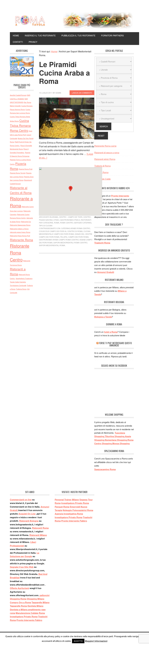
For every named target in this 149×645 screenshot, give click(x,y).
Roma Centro (66, 222)
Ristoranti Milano (38, 535)
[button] (71, 189)
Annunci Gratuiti (105, 272)
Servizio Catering (82, 222)
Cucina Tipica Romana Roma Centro (20, 125)
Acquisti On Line (27, 513)
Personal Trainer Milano (67, 499)
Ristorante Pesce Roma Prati (20, 236)
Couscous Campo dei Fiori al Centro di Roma (61, 231)
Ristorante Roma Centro (19, 253)
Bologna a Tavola (103, 316)
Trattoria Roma (21, 289)
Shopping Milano (35, 598)
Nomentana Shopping (116, 440)
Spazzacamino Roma (105, 469)
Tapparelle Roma (18, 605)
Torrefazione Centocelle (18, 285)
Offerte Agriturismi (19, 588)
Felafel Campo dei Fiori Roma (74, 237)
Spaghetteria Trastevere (24, 278)
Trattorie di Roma (102, 165)
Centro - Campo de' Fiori (70, 217)
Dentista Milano (35, 605)
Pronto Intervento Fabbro (29, 620)
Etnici (56, 220)
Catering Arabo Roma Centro (75, 228)
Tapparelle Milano (40, 602)
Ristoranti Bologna (28, 520)
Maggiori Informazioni (96, 641)
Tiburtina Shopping (114, 436)
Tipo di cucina (45, 225)
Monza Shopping (121, 443)
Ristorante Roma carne (105, 145)
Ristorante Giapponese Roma (20, 225)
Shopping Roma (18, 598)
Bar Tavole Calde (102, 178)
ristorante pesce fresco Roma (20, 232)
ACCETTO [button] (78, 641)
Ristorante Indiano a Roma (19, 229)
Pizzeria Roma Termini (17, 173)
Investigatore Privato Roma (24, 616)
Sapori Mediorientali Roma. (52, 245)
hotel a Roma (110, 331)
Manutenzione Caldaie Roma (30, 613)
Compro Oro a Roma (20, 602)
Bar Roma (27, 102)
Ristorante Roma (21, 239)
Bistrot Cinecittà (15, 106)
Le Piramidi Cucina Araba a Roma (64, 72)
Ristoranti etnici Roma (104, 159)
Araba (55, 217)
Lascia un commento (82, 92)
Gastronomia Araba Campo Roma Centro (59, 239)
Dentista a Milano (19, 609)
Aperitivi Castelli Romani (18, 95)
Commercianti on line (21, 499)
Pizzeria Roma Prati (25, 169)
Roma (56, 222)
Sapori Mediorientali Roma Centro (70, 242)
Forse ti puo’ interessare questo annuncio (115, 344)
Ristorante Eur (26, 221)
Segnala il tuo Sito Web (21, 567)
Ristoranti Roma (40, 528)
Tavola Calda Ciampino (18, 282)
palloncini (44, 595)
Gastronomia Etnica (70, 220)
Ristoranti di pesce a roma (106, 152)
